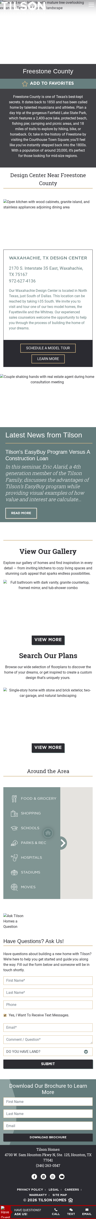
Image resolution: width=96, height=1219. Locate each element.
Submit (48, 1064)
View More (48, 640)
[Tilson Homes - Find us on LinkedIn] (43, 1177)
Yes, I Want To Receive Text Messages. (39, 1015)
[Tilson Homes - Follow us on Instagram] (52, 1177)
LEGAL (54, 1189)
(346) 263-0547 (48, 1165)
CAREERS (72, 1189)
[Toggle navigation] (91, 4)
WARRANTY (38, 1195)
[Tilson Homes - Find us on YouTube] (62, 1177)
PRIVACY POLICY (30, 1189)
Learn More (48, 359)
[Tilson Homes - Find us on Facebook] (34, 1177)
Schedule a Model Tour (48, 348)
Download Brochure (48, 1137)
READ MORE (21, 513)
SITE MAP (59, 1195)
